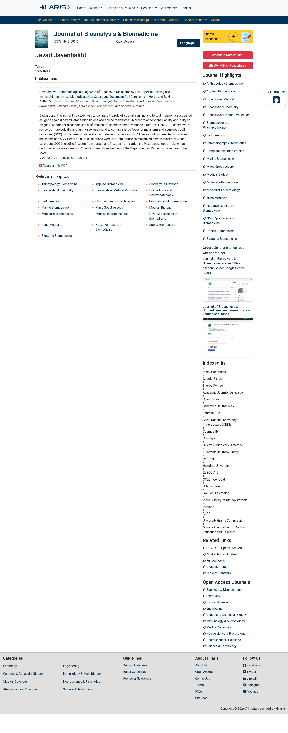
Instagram (253, 685)
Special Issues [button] (194, 20)
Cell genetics (51, 201)
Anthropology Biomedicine (60, 184)
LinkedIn (252, 678)
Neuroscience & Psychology (82, 681)
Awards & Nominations (227, 55)
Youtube (252, 691)
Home (81, 8)
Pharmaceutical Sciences (20, 689)
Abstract (48, 165)
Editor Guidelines (135, 672)
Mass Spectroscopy (109, 207)
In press (159, 20)
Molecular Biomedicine (57, 214)
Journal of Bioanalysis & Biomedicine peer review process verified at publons (227, 310)
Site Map (201, 698)
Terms (199, 685)
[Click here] (53, 8)
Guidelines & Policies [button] (121, 8)
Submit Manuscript (136, 20)
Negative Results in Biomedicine (108, 227)
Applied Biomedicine (109, 184)
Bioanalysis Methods (163, 184)
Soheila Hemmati (156, 101)
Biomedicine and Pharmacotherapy (161, 192)
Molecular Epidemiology (112, 214)
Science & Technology (78, 689)
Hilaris (280, 708)
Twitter (251, 672)
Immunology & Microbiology (82, 674)
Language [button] (187, 43)
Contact (186, 8)
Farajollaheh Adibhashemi (120, 101)
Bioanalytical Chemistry (57, 190)
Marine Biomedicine (55, 207)
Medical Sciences (15, 681)
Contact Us (202, 678)
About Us (201, 665)
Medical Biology (160, 207)
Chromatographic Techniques (115, 201)
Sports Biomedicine (162, 225)
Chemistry (10, 666)
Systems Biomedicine (57, 236)
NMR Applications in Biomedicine (163, 216)
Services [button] (147, 8)
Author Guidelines (135, 665)
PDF (63, 165)
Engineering (71, 666)
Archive (174, 20)
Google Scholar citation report (224, 248)
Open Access (204, 672)
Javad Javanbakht (66, 101)
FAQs (199, 691)
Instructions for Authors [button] (100, 20)
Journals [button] (94, 8)
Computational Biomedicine (168, 201)
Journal (48, 20)
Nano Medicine (52, 225)
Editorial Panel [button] (68, 20)
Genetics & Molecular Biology (23, 674)
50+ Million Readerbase (229, 65)
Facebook (253, 665)
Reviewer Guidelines (137, 678)
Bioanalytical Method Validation (116, 190)
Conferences (169, 8)
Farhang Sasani (90, 101)
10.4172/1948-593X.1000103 (66, 158)
